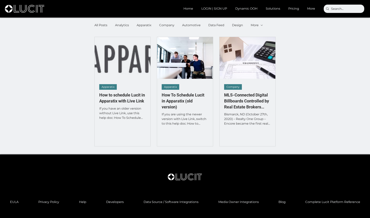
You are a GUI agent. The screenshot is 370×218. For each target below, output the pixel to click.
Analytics (122, 25)
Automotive (191, 25)
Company (166, 25)
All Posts (100, 25)
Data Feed (216, 25)
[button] (247, 8)
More (255, 25)
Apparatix (144, 25)
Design (237, 25)
